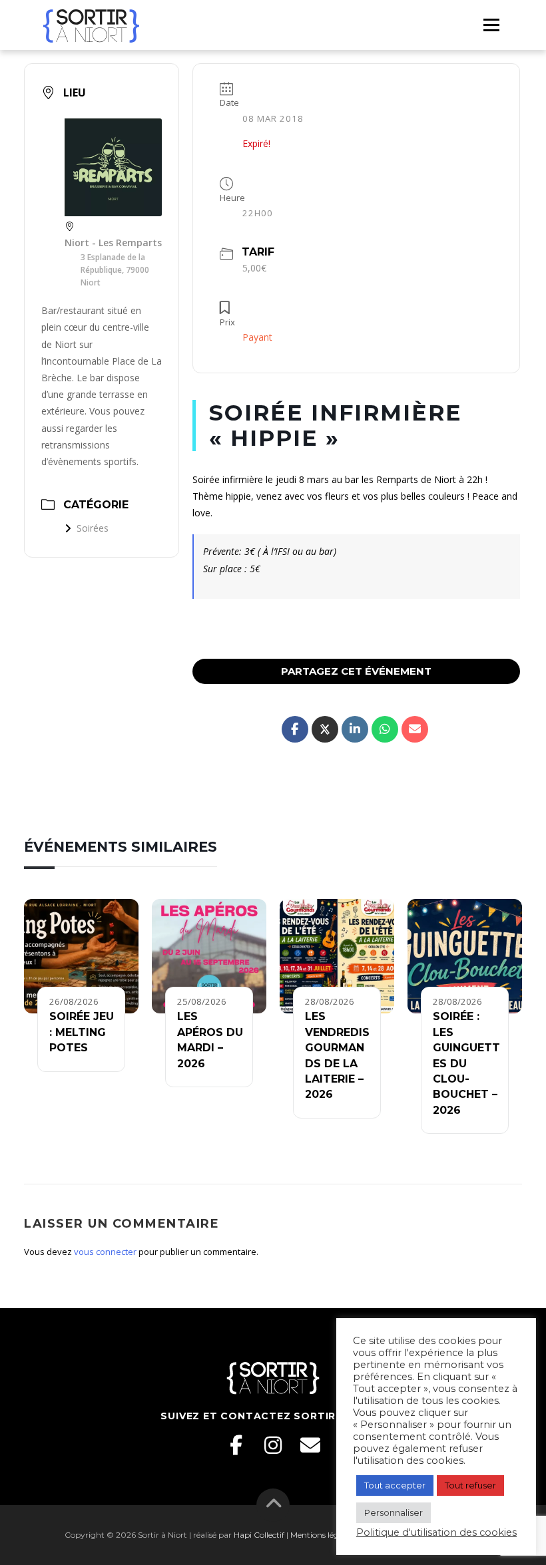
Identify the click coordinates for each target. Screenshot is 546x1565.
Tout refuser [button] (470, 1485)
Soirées (93, 528)
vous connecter (105, 1252)
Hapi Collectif (259, 1535)
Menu (491, 24)
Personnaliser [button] (393, 1512)
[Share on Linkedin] (355, 729)
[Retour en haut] (273, 1504)
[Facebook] (236, 1445)
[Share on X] (325, 729)
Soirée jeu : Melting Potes (81, 1032)
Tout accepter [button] (394, 1485)
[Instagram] (273, 1445)
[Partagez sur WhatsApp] (385, 729)
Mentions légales (321, 1535)
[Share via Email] (415, 729)
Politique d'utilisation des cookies (436, 1532)
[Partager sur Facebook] (295, 729)
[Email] (310, 1445)
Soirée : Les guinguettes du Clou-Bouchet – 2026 (466, 1063)
